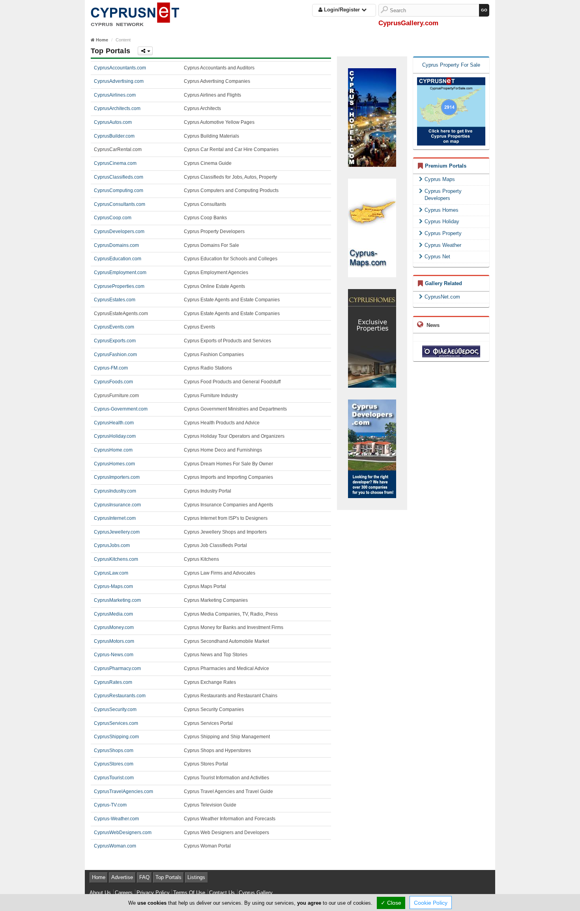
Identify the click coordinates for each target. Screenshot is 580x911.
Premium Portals (445, 166)
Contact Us (222, 893)
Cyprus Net (437, 256)
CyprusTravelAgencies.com (123, 791)
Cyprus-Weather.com (116, 818)
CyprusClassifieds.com (118, 177)
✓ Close (391, 903)
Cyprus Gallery (256, 893)
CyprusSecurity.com (115, 709)
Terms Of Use (189, 893)
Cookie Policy (430, 903)
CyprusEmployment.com (120, 272)
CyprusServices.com (116, 723)
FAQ (144, 877)
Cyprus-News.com (113, 654)
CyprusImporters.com (117, 477)
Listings (196, 877)
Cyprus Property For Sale (451, 65)
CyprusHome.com (113, 450)
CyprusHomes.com (114, 464)
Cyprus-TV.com (110, 805)
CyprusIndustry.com (115, 491)
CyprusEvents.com (114, 327)
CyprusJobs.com (112, 545)
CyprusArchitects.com (117, 108)
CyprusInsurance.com (117, 505)
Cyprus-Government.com (121, 409)
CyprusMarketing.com (117, 600)
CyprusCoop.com (112, 217)
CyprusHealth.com (114, 423)
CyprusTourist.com (114, 777)
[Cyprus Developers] (372, 448)
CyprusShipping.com (116, 736)
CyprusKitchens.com (116, 559)
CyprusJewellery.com (117, 532)
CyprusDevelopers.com (119, 231)
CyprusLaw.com (111, 573)
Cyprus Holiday (442, 221)
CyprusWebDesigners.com (123, 832)
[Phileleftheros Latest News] (451, 351)
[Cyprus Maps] (372, 227)
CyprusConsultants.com (119, 204)
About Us (100, 893)
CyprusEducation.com (117, 258)
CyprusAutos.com (113, 122)
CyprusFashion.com (115, 354)
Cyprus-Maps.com (113, 586)
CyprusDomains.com (116, 245)
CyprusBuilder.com (114, 136)
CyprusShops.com (113, 750)
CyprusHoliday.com (115, 436)
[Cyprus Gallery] (135, 13)
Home (98, 877)
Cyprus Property (443, 233)
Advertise (122, 877)
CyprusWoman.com (115, 846)
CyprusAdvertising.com (119, 81)
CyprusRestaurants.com (120, 695)
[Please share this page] (145, 51)
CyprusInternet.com (115, 518)
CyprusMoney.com (114, 627)
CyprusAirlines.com (115, 95)
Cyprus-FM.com (111, 368)
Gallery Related (443, 283)
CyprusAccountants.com (120, 68)
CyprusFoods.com (113, 382)
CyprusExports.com (115, 340)
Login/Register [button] (341, 10)
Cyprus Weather (443, 245)
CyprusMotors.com (114, 641)
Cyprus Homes (441, 210)
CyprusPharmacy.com (117, 668)
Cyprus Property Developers (443, 195)
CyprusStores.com (113, 764)
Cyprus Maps (440, 179)
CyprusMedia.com (113, 614)
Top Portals (168, 877)
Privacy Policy (153, 893)
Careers (124, 893)
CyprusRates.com (113, 682)
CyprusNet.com (442, 297)
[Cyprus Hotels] (372, 117)
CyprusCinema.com (115, 163)
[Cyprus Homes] (372, 338)
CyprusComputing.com (118, 190)
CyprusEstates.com (114, 299)
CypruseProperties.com (119, 286)
